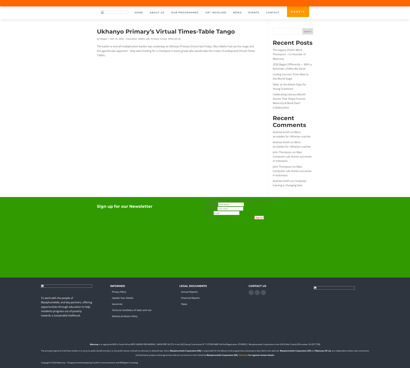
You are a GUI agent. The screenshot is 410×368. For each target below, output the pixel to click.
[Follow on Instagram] (263, 292)
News (237, 12)
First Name (211, 204)
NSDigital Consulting (129, 362)
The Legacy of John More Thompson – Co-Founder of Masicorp (289, 54)
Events (253, 12)
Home (139, 12)
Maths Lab (144, 38)
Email (209, 213)
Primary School (159, 38)
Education (131, 38)
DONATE (298, 11)
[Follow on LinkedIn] (257, 292)
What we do (174, 38)
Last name (211, 208)
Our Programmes (185, 12)
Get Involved (215, 12)
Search (307, 31)
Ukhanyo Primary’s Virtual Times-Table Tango (166, 31)
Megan (103, 38)
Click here (243, 355)
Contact (272, 12)
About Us (157, 12)
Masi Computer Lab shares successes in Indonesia (292, 156)
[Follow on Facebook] (251, 292)
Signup (259, 217)
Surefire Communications (104, 362)
